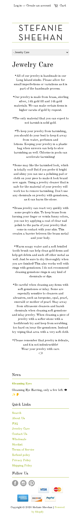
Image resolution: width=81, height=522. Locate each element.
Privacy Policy (21, 460)
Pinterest (32, 483)
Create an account (38, 5)
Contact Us (19, 434)
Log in (18, 5)
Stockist (17, 444)
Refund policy (21, 455)
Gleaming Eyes (22, 383)
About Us (18, 418)
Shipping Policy (22, 465)
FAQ (15, 423)
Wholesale (19, 439)
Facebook (15, 483)
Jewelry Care (21, 428)
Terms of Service (23, 449)
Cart (63, 5)
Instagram (23, 483)
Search (16, 413)
